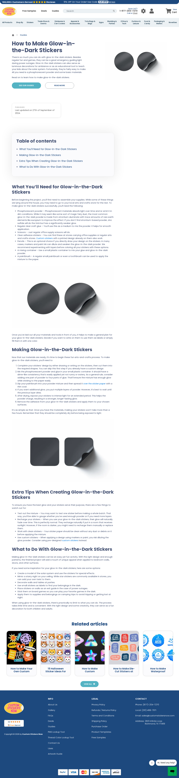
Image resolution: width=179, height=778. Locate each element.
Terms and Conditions (103, 715)
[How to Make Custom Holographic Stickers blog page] (90, 647)
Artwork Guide (55, 753)
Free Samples (29, 10)
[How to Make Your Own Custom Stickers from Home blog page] (21, 647)
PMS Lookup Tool (56, 731)
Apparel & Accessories (75, 22)
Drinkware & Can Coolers (59, 22)
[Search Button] (114, 11)
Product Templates (101, 731)
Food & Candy (147, 22)
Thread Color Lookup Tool (61, 737)
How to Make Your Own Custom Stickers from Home (21, 672)
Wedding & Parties (112, 22)
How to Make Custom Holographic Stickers (90, 672)
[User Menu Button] (143, 11)
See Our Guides (26, 85)
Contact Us (54, 742)
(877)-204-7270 (151, 704)
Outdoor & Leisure (136, 22)
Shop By (19, 22)
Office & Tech (124, 22)
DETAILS (112, 2)
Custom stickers (44, 238)
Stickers (30, 22)
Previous (6, 653)
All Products (7, 22)
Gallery (51, 710)
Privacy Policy (98, 704)
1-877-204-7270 (128, 10)
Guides (55, 10)
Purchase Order (100, 726)
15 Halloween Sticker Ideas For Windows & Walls (55, 671)
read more (59, 85)
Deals (44, 10)
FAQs (50, 715)
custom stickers (70, 540)
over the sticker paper (94, 383)
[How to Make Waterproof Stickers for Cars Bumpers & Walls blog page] (158, 647)
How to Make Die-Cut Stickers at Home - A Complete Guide (124, 672)
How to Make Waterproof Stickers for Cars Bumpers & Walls (158, 672)
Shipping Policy (99, 721)
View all (88, 684)
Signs (101, 22)
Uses (50, 748)
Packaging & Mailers (159, 22)
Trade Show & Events (43, 22)
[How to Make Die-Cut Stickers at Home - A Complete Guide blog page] (124, 647)
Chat (135, 13)
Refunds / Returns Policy (104, 710)
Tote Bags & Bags (90, 22)
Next (173, 653)
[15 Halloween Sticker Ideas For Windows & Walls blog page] (55, 647)
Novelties (173, 22)
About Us (52, 704)
